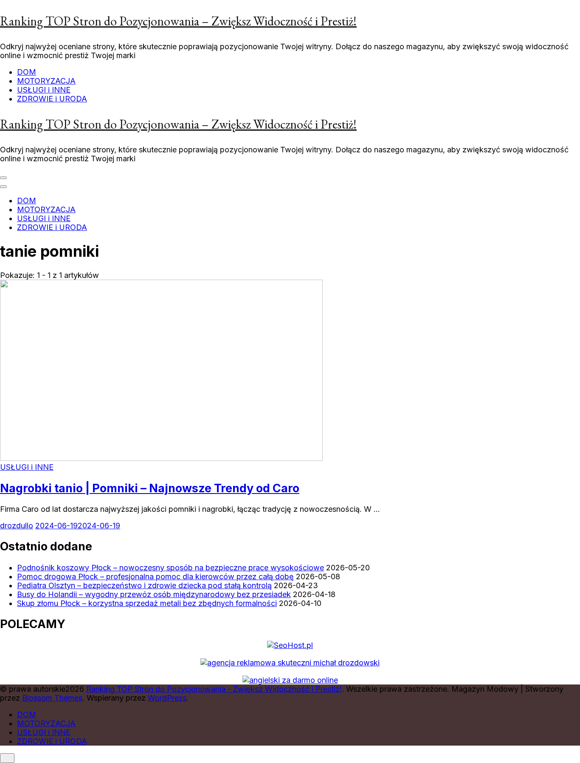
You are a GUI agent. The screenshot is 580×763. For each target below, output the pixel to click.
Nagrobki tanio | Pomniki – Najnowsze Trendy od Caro (149, 488)
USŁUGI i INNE (43, 89)
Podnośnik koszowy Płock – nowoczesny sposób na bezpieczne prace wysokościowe (170, 567)
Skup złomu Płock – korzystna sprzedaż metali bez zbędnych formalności (147, 603)
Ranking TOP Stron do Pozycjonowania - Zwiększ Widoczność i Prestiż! (214, 688)
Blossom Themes (52, 697)
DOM (26, 71)
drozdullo (16, 525)
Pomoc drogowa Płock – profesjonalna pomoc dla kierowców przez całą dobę (155, 576)
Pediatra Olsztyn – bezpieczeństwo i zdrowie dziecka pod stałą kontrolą (144, 585)
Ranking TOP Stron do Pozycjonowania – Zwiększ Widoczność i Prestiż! (178, 21)
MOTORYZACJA (46, 80)
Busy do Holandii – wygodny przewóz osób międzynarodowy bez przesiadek (154, 594)
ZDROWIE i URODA (52, 98)
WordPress (167, 697)
